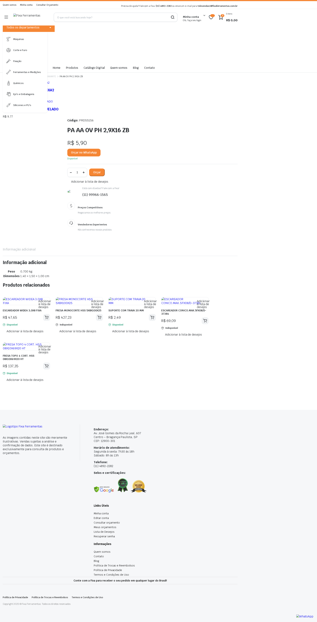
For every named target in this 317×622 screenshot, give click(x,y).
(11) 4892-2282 (164, 6)
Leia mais (99, 317)
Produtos (72, 67)
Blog (136, 67)
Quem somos (9, 4)
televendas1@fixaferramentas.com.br (218, 6)
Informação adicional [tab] (19, 249)
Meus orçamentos (105, 527)
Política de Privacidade (108, 570)
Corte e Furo (20, 50)
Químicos (18, 83)
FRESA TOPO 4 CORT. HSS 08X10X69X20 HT (18, 357)
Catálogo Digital (94, 67)
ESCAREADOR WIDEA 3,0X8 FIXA (23, 310)
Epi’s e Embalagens (23, 94)
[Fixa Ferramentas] (30, 17)
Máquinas (18, 39)
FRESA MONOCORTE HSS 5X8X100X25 (78, 310)
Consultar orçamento (107, 522)
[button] (87, 182)
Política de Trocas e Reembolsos (114, 565)
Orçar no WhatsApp (84, 152)
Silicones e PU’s (22, 105)
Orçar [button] (46, 317)
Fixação (17, 61)
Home (56, 67)
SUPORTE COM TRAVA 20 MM (128, 310)
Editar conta (101, 518)
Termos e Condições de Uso (111, 574)
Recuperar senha (104, 536)
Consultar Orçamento (47, 4)
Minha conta (26, 4)
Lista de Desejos (104, 531)
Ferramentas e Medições (27, 72)
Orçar (97, 172)
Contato (149, 67)
